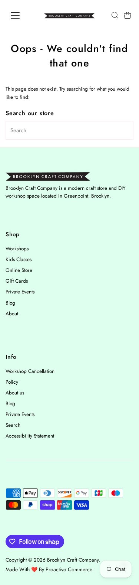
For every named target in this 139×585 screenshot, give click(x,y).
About (12, 313)
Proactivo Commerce (69, 569)
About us (15, 392)
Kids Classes (19, 259)
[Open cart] (127, 15)
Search (13, 425)
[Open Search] (115, 15)
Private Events (20, 291)
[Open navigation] (21, 15)
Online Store (19, 270)
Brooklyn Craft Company (73, 559)
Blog (10, 302)
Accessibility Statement (30, 435)
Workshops (17, 248)
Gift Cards (17, 281)
